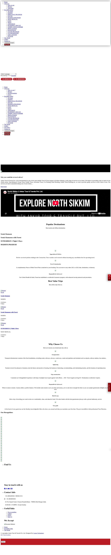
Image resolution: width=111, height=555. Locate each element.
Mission (10, 7)
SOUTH (10, 16)
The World (7, 38)
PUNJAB (10, 36)
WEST (9, 22)
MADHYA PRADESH (14, 17)
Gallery (6, 39)
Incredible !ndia (8, 528)
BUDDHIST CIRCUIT (14, 25)
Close (3, 541)
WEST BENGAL (13, 19)
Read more (4, 186)
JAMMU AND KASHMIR (15, 27)
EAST (9, 21)
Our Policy (7, 127)
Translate (13, 75)
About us (6, 3)
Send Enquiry (4, 60)
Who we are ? (11, 90)
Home (6, 2)
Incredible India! (8, 10)
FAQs (2, 534)
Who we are (11, 5)
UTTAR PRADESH (13, 31)
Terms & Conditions (7, 534)
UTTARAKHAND (13, 33)
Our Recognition (12, 93)
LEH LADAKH (12, 35)
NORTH (10, 13)
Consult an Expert (9, 42)
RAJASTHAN (12, 30)
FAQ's (9, 95)
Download (7, 132)
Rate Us (10, 517)
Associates (10, 8)
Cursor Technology (38, 533)
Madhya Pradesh (12, 28)
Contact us (7, 41)
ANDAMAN (11, 24)
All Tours (10, 11)
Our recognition (12, 512)
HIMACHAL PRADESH (15, 14)
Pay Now (7, 44)
